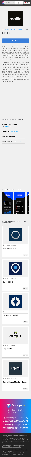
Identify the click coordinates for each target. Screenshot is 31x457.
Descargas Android (7, 445)
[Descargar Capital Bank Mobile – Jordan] (15, 368)
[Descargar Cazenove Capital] (15, 301)
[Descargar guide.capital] (15, 268)
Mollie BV (19, 141)
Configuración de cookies (16, 454)
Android (8, 126)
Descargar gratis (16, 40)
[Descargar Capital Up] (15, 335)
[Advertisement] (15, 100)
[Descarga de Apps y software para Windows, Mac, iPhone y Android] (2, 2)
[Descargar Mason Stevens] (15, 235)
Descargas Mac (16, 447)
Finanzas (14, 131)
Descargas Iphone (7, 447)
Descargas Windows (18, 445)
